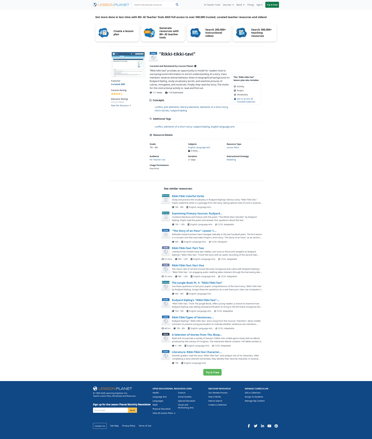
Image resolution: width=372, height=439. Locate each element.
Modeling (231, 159)
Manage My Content (255, 400)
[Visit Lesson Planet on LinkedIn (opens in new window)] (262, 426)
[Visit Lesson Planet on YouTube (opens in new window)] (269, 426)
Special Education (186, 400)
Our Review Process (218, 392)
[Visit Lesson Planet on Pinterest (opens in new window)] (276, 426)
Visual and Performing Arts (186, 406)
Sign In (259, 4)
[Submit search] (177, 5)
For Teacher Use (157, 159)
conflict (159, 107)
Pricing (250, 4)
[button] (128, 106)
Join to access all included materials (246, 100)
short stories (162, 110)
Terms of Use (145, 425)
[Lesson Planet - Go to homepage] (113, 4)
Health (156, 392)
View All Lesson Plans (163, 413)
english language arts (223, 126)
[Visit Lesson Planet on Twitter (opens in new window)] (256, 426)
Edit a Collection (253, 392)
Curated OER (118, 84)
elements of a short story (214, 107)
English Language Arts (199, 147)
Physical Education (162, 408)
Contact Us (100, 426)
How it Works (214, 396)
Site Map (114, 425)
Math (155, 404)
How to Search (215, 400)
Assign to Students (254, 396)
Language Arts (160, 396)
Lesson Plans (233, 147)
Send (132, 410)
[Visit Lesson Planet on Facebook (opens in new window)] (249, 426)
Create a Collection (217, 404)
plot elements (171, 107)
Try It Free (272, 4)
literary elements (189, 107)
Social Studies (185, 396)
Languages (158, 400)
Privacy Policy (128, 425)
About (239, 4)
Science (181, 392)
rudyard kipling (178, 110)
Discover (227, 4)
